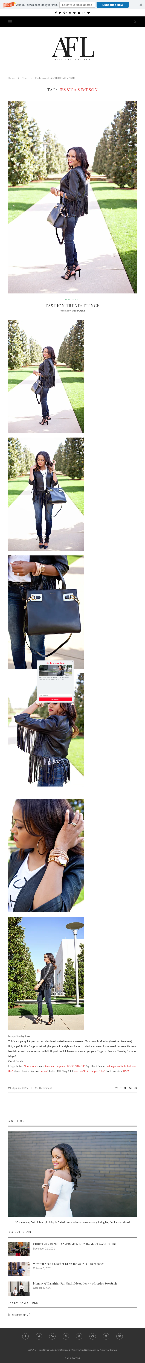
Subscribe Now (55, 699)
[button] (55, 663)
